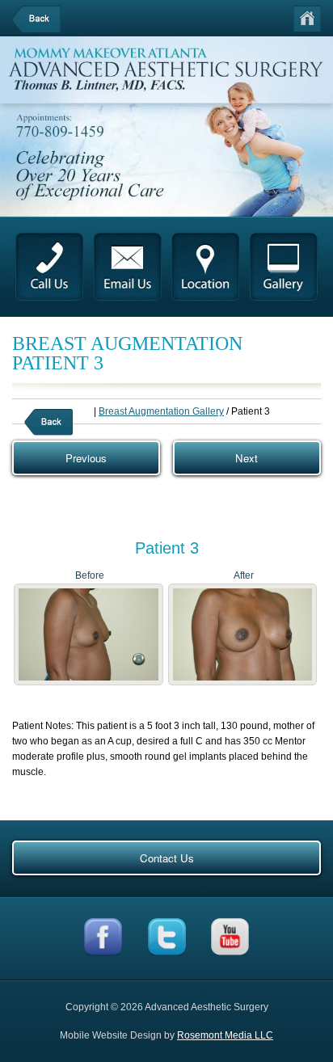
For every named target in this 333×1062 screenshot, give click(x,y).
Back (47, 19)
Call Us (49, 269)
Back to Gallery (59, 422)
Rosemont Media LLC (225, 1035)
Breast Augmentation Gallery (161, 411)
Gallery (284, 269)
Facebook (101, 937)
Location (206, 269)
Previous (86, 458)
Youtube (226, 937)
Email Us (128, 269)
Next (246, 458)
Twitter (164, 937)
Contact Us (167, 858)
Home (307, 19)
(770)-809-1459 (65, 132)
